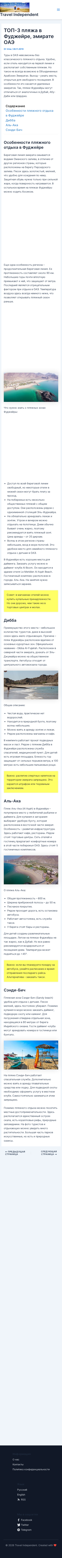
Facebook (26, 1519)
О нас (16, 1459)
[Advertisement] (31, 229)
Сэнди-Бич (14, 130)
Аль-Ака (12, 125)
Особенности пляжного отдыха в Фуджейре (29, 113)
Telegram (26, 1529)
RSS (23, 1499)
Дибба (10, 120)
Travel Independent (19, 14)
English (21, 1494)
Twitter (25, 1524)
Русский (22, 1489)
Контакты (18, 1464)
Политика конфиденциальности (31, 1469)
